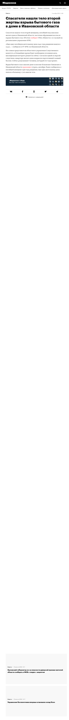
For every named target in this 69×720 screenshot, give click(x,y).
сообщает (34, 38)
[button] (65, 3)
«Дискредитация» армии (59, 8)
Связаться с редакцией (35, 97)
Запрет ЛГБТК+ (6, 8)
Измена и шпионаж (43, 8)
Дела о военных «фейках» (28, 8)
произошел (27, 67)
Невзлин (15, 8)
